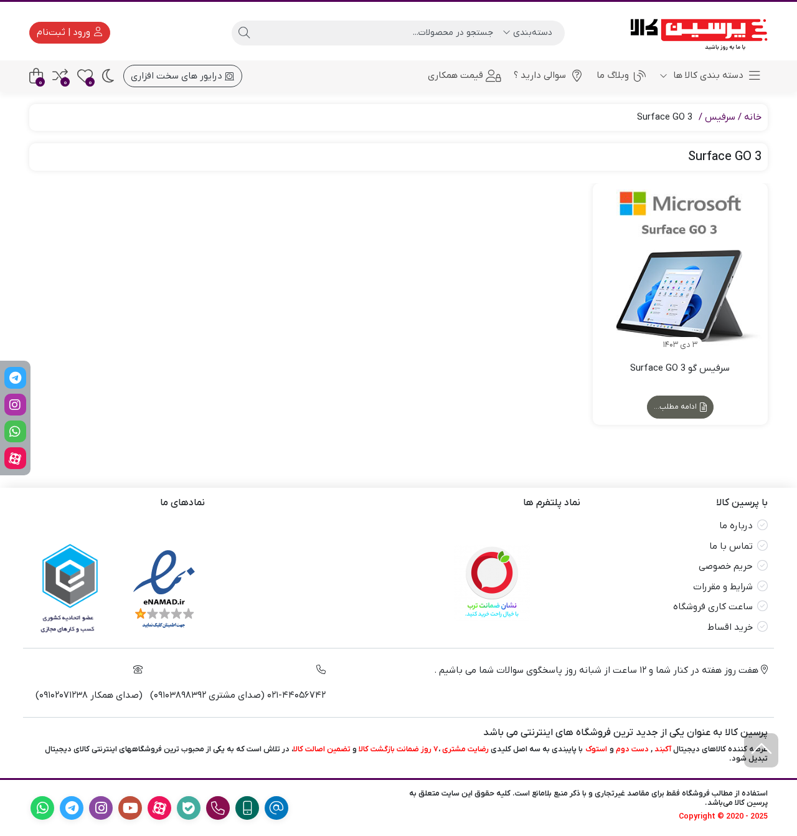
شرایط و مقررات (723, 587)
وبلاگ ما (613, 75)
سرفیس (720, 117)
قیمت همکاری (455, 75)
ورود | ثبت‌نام (65, 32)
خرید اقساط (730, 627)
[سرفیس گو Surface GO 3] (680, 271)
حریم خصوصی (726, 566)
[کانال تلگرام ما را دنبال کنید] (15, 378)
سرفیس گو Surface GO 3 (680, 368)
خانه (753, 117)
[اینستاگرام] (15, 405)
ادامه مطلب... (676, 407)
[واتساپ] (15, 431)
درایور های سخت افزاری (178, 76)
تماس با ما (731, 546)
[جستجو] (244, 33)
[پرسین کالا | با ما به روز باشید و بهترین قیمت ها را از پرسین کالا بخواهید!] (694, 32)
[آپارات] (15, 458)
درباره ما (736, 526)
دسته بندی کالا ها (707, 75)
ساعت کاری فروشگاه (713, 607)
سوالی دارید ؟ (540, 75)
